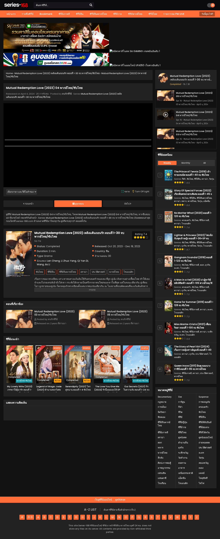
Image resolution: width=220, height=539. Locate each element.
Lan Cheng (53, 261)
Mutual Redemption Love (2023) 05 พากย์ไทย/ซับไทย (127, 313)
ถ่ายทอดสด (204, 442)
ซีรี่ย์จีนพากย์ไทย (67, 272)
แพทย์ (202, 473)
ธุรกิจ (184, 245)
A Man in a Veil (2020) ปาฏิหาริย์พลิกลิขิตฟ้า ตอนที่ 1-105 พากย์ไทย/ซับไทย (194, 283)
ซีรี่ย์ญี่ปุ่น (182, 422)
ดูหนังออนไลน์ (206, 437)
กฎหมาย (162, 402)
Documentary (164, 397)
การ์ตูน (181, 402)
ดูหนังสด (182, 437)
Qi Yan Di (82, 261)
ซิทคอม (161, 417)
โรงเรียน (162, 483)
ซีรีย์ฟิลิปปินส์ (205, 422)
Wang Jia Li (43, 264)
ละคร (176, 268)
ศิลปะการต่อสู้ (164, 463)
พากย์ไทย (114, 272)
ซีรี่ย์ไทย (182, 432)
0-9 (30, 517)
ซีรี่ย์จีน (51, 272)
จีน (107, 251)
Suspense (203, 397)
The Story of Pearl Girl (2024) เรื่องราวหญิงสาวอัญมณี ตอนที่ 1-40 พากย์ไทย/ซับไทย (192, 350)
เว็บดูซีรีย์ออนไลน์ (103, 499)
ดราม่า (84, 272)
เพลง (201, 468)
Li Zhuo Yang (68, 261)
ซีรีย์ (180, 417)
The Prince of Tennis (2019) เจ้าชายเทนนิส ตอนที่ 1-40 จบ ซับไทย (192, 173)
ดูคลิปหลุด (120, 499)
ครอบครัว (186, 220)
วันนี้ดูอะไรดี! (207, 13)
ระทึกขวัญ (183, 452)
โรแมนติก (128, 272)
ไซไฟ (201, 483)
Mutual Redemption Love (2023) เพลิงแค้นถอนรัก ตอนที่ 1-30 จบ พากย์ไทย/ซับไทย (190, 79)
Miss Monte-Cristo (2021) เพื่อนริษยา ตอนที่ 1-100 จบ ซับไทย (192, 326)
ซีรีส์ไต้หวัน (204, 432)
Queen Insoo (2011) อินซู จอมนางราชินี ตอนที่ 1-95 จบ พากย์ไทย (192, 367)
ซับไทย (39, 272)
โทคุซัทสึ (203, 478)
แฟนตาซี (162, 478)
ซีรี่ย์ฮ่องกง (204, 427)
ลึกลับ (160, 457)
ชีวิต (180, 412)
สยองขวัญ (203, 463)
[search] (91, 5)
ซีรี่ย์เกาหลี (204, 220)
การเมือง (162, 407)
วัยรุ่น (211, 179)
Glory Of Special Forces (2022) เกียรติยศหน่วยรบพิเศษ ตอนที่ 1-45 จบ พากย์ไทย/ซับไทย (193, 194)
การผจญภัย (204, 402)
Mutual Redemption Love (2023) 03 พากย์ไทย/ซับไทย (54, 313)
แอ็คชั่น (206, 201)
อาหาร (181, 468)
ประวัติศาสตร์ (98, 272)
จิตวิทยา (162, 412)
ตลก (202, 265)
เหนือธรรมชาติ (185, 473)
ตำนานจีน (183, 442)
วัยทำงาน (182, 457)
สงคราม (182, 463)
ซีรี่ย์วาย (182, 427)
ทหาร (184, 201)
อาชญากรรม (164, 468)
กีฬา (184, 179)
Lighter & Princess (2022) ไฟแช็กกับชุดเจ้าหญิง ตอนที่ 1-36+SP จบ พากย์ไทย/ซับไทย (193, 238)
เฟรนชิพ (162, 473)
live (180, 397)
